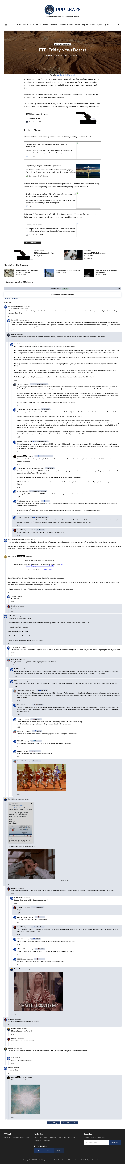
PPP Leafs (68, 9)
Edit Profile (38, 1137)
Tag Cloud (71, 1137)
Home (19, 25)
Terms (76, 1160)
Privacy (70, 1160)
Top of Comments (69, 1123)
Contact (99, 1160)
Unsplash (72, 75)
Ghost (64, 1160)
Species (49, 55)
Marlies (77, 25)
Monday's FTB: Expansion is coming (68, 270)
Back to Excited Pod (50, 25)
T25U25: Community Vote (44, 253)
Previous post (39, 251)
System (58, 1150)
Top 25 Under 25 (35, 25)
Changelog (37, 1140)
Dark (49, 1150)
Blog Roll (85, 25)
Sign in (99, 25)
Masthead (46, 1140)
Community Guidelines (58, 1137)
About (46, 1137)
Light (39, 1150)
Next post (87, 251)
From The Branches (66, 25)
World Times (24, 1137)
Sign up (106, 25)
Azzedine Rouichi (62, 75)
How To (25, 25)
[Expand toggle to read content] (118, 282)
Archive (92, 25)
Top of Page (54, 1123)
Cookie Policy (85, 1160)
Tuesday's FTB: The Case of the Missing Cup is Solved (27, 271)
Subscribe (114, 1142)
